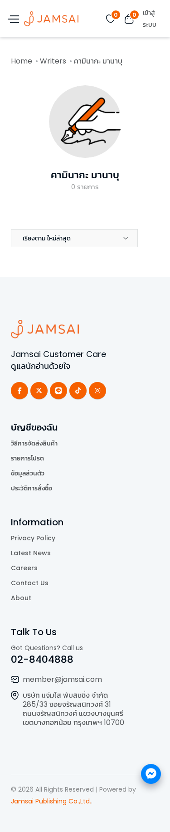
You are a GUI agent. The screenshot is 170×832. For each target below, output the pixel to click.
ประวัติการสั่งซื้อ (31, 488)
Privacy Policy (33, 538)
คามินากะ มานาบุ (85, 175)
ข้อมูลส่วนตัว (27, 473)
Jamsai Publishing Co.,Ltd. (51, 801)
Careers (24, 568)
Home (21, 61)
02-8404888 (42, 659)
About (21, 597)
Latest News (31, 553)
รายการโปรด (27, 458)
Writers (53, 61)
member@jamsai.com (62, 679)
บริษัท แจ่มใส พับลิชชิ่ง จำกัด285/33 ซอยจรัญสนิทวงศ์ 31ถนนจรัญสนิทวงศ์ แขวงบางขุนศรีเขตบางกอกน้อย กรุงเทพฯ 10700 (73, 709)
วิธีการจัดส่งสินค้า (34, 443)
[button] (74, 238)
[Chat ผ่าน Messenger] (151, 774)
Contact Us (30, 582)
